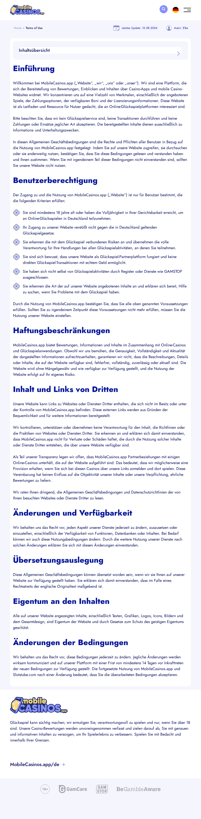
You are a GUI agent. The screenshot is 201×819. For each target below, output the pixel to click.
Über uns (18, 774)
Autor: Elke (181, 28)
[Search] (164, 9)
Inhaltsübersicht (34, 50)
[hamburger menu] (187, 10)
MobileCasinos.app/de (34, 764)
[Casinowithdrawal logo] (27, 10)
